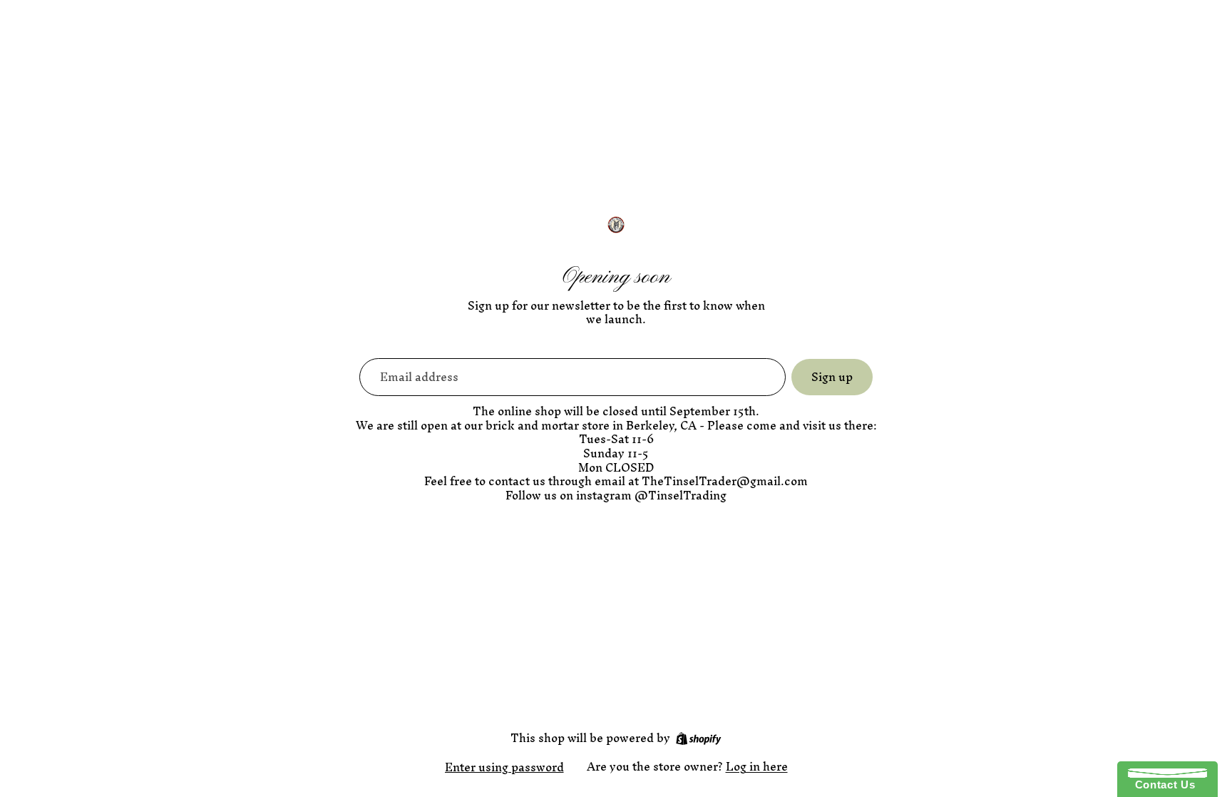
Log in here (757, 766)
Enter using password (504, 767)
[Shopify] (698, 738)
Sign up (832, 377)
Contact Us (1161, 784)
